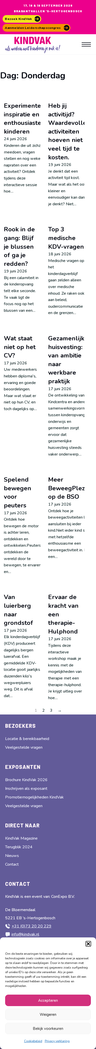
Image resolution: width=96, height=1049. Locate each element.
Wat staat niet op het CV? (20, 347)
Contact (12, 864)
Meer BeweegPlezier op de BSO (70, 488)
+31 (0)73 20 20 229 (31, 926)
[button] (88, 943)
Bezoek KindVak (18, 19)
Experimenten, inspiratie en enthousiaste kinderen (25, 119)
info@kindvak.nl (25, 934)
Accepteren (48, 1000)
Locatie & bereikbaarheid (27, 739)
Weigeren (48, 1014)
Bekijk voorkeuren (48, 1028)
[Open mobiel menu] (86, 44)
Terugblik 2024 (19, 847)
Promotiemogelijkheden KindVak (34, 797)
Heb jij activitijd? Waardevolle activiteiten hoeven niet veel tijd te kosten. (67, 131)
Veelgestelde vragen (23, 747)
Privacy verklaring (57, 1041)
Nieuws (12, 856)
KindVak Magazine (21, 838)
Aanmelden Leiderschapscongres (33, 28)
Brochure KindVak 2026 (26, 780)
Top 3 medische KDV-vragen (66, 238)
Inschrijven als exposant (26, 788)
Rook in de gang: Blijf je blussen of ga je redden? (19, 246)
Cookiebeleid (33, 1041)
